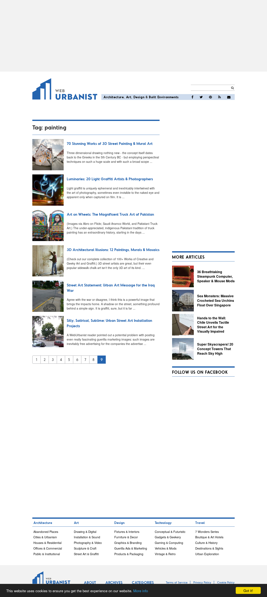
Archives (113, 582)
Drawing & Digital (85, 532)
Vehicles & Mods (165, 548)
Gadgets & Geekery (168, 537)
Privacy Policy (202, 582)
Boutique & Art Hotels (209, 537)
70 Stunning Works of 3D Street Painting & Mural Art (109, 143)
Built (152, 97)
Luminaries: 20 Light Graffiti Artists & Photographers (110, 179)
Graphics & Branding (128, 543)
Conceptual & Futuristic (170, 532)
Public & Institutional (46, 554)
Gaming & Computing (169, 543)
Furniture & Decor (126, 537)
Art (128, 97)
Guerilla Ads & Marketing (130, 548)
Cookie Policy (226, 582)
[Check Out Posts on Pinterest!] (210, 97)
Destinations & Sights (209, 548)
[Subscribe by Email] (229, 97)
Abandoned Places (45, 532)
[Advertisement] (133, 36)
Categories (143, 582)
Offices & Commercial (47, 548)
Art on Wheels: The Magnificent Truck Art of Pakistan (110, 214)
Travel (200, 523)
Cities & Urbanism (45, 537)
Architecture (113, 97)
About (90, 582)
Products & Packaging (128, 554)
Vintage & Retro (165, 554)
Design (139, 97)
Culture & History (206, 543)
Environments (168, 97)
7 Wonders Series (207, 532)
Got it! (248, 590)
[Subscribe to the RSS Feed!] (219, 97)
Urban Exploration (207, 554)
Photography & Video (88, 543)
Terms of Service (177, 582)
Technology (163, 523)
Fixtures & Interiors (126, 532)
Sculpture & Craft (85, 548)
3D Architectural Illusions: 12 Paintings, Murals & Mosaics (113, 249)
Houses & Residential (47, 543)
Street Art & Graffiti (86, 554)
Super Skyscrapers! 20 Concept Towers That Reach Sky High (215, 349)
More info (140, 590)
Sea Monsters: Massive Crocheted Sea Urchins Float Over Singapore (215, 300)
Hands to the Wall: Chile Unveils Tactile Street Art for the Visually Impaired (213, 325)
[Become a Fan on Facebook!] (192, 97)
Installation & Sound (87, 537)
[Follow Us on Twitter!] (201, 97)
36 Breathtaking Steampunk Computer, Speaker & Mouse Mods (216, 276)
